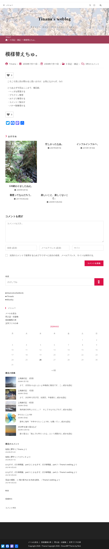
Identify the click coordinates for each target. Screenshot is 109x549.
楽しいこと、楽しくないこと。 (54, 196)
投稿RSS (8, 499)
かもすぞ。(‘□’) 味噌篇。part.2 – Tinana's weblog (53, 472)
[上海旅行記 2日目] (10, 382)
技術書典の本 (10, 320)
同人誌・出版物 (11, 316)
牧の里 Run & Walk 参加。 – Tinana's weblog (37, 480)
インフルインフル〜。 (87, 144)
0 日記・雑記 (72, 64)
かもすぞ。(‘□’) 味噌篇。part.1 (17, 472)
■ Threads (9, 296)
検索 (7, 276)
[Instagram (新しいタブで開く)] (94, 5)
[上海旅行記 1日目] (10, 394)
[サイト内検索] (101, 5)
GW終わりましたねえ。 (21, 186)
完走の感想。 (10, 480)
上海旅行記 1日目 (26, 390)
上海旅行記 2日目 (26, 378)
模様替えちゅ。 (30, 40)
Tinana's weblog (54, 19)
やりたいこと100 (25, 414)
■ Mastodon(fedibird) (14, 293)
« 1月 (54, 370)
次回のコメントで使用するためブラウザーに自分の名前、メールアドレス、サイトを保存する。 (52, 255)
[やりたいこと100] (10, 418)
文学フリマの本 (11, 323)
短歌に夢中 (10, 449)
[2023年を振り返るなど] (10, 430)
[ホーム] (6, 40)
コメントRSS (10, 507)
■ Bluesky (9, 299)
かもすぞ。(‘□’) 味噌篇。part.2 (17, 464)
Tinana (12, 64)
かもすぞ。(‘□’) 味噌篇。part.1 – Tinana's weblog (53, 464)
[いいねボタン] (8, 75)
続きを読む (67, 385)
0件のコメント (92, 64)
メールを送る (10, 313)
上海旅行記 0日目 (26, 402)
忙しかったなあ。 (54, 144)
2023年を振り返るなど (27, 427)
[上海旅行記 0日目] (10, 406)
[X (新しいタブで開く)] (90, 5)
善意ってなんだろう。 (21, 195)
